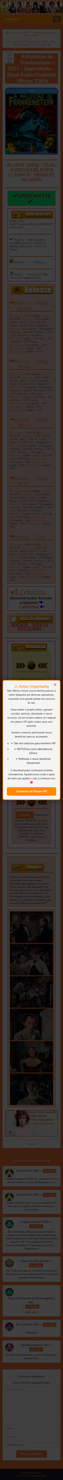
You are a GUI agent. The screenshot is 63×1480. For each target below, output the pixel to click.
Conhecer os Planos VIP (31, 791)
